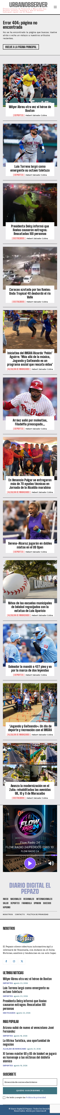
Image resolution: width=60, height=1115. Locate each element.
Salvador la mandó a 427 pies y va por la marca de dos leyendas (30, 668)
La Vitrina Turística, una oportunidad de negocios (26, 1042)
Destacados (18, 238)
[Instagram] (14, 961)
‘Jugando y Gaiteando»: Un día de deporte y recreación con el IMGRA (30, 728)
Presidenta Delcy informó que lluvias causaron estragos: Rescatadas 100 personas (30, 230)
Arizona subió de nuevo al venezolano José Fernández (28, 1029)
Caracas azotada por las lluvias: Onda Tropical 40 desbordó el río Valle (30, 293)
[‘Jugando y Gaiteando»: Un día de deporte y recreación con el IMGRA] (30, 704)
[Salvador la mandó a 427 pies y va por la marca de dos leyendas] (30, 645)
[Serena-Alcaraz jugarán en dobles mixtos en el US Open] (30, 522)
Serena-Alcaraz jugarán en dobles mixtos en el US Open (30, 545)
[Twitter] (22, 961)
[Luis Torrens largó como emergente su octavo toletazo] (30, 145)
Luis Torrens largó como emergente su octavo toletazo (30, 168)
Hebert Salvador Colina (36, 115)
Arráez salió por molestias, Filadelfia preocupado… (30, 422)
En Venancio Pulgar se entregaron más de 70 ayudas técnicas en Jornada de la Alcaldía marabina (30, 484)
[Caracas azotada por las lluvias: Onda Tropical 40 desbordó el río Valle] (30, 268)
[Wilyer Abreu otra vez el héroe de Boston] (30, 85)
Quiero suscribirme (28, 1090)
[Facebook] (6, 961)
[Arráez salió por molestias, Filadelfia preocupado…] (30, 398)
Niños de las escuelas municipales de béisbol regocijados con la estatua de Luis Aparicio (30, 607)
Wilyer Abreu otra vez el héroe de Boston (30, 109)
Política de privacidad (36, 1097)
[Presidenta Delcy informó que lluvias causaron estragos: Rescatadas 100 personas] (30, 204)
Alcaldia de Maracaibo (18, 369)
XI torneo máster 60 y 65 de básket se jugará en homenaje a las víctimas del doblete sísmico (30, 1057)
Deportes (18, 115)
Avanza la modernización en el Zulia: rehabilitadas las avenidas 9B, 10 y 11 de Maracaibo (30, 789)
